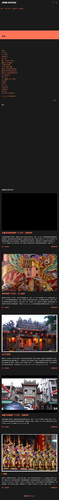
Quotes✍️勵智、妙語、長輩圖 (9, 79)
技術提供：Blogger (30, 496)
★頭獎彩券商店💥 (6, 64)
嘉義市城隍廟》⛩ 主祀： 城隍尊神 (15, 415)
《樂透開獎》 (21, 8)
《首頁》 (2, 8)
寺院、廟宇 (4, 52)
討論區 (3, 50)
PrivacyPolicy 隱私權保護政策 (8, 96)
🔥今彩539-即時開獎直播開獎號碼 (9, 73)
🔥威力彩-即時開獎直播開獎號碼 (9, 68)
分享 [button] (55, 100)
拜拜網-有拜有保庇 (9, 2)
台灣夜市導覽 (5, 87)
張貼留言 (7, 246)
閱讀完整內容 (54, 246)
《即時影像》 (15, 8)
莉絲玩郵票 (4, 81)
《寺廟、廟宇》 (7, 8)
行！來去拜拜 (5, 54)
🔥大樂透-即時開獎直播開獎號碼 (9, 70)
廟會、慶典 (4, 58)
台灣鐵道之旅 (5, 89)
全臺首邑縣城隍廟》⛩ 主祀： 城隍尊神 (17, 233)
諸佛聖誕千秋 (5, 56)
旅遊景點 (4, 83)
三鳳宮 (4, 474)
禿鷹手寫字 (4, 91)
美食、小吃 (4, 85)
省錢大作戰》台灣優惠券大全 (8, 93)
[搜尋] (53, 2)
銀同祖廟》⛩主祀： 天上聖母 (13, 293)
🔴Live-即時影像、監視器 (8, 60)
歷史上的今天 (5, 77)
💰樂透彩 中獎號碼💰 (7, 62)
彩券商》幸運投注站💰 (7, 66)
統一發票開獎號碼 (6, 75)
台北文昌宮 (6, 354)
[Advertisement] (29, 20)
